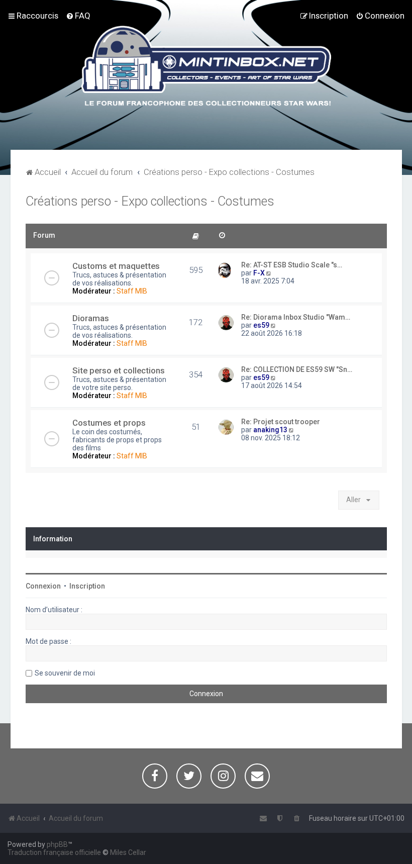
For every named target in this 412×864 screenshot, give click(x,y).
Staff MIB (132, 291)
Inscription (87, 586)
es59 (261, 325)
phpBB (57, 844)
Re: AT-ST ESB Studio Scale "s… (291, 265)
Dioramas (90, 318)
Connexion (43, 586)
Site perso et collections (118, 370)
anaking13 (270, 430)
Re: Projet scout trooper (280, 422)
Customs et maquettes (116, 266)
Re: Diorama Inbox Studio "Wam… (295, 317)
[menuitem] (78, 16)
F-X (259, 273)
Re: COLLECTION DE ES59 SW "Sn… (296, 369)
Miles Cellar (128, 852)
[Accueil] (206, 67)
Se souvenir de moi (65, 673)
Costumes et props (109, 423)
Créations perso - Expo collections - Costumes (150, 201)
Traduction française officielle (54, 852)
